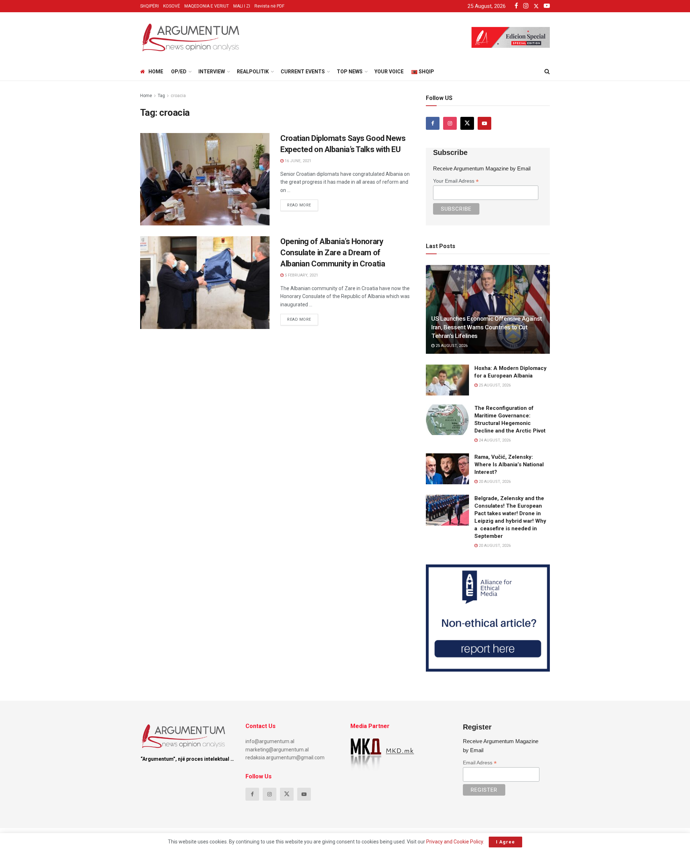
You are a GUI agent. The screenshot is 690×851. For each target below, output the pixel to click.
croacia (178, 95)
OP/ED (179, 71)
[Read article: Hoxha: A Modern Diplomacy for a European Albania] (447, 380)
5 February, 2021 (301, 275)
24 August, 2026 (494, 440)
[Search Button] (547, 72)
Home (155, 71)
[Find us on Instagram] (450, 123)
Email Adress (480, 762)
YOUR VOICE (389, 71)
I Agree (505, 842)
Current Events (303, 71)
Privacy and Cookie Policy (454, 842)
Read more (302, 203)
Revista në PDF (269, 6)
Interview (211, 71)
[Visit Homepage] (190, 37)
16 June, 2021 (297, 161)
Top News (350, 71)
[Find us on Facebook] (433, 123)
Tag (161, 95)
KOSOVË (171, 6)
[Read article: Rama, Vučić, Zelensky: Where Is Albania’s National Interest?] (447, 468)
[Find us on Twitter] (467, 123)
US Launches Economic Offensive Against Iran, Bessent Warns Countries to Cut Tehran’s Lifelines (486, 327)
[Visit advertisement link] (488, 618)
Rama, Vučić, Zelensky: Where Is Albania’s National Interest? (509, 464)
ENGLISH (155, 139)
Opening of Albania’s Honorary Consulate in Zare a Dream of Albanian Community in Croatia (332, 252)
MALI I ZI (241, 6)
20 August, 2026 (494, 481)
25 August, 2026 (451, 345)
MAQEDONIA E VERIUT (206, 6)
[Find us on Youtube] (484, 123)
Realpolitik (253, 71)
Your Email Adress (456, 181)
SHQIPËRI (149, 6)
